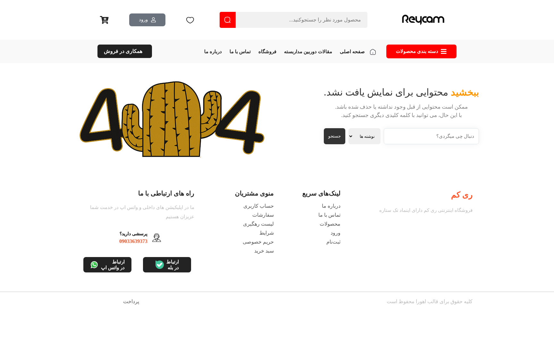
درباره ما (213, 51)
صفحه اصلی (352, 51)
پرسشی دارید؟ (133, 233)
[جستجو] (228, 20)
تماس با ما (240, 51)
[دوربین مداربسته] (423, 19)
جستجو (334, 136)
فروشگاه (267, 51)
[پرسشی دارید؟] (156, 237)
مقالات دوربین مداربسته (308, 51)
